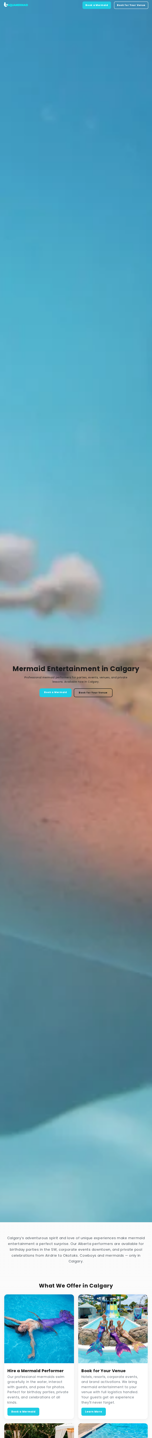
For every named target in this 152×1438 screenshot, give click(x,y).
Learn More (93, 1411)
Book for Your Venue (131, 5)
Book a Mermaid (96, 5)
